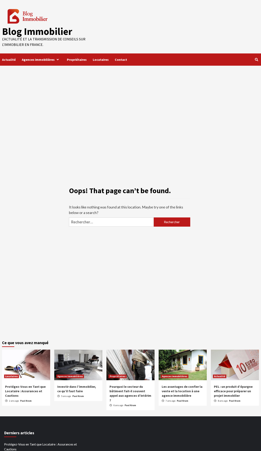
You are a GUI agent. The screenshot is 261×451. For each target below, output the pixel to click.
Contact (121, 60)
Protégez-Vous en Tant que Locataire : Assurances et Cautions (25, 391)
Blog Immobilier (37, 31)
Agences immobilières (38, 60)
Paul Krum (26, 400)
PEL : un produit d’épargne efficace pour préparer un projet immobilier (233, 391)
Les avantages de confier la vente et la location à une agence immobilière (182, 391)
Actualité (9, 60)
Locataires (101, 60)
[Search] (256, 59)
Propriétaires (77, 60)
